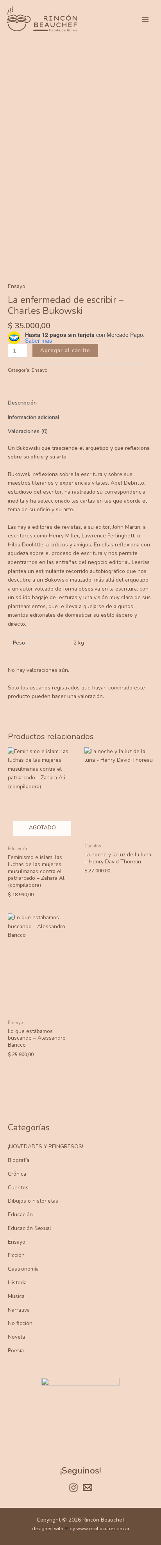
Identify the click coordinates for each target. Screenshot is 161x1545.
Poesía (16, 1350)
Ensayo (16, 1242)
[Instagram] (73, 1487)
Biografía (18, 1160)
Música (16, 1296)
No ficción (20, 1323)
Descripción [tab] (22, 402)
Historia (17, 1282)
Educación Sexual (29, 1228)
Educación (20, 1214)
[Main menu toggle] (145, 19)
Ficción (16, 1255)
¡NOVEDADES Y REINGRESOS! (45, 1146)
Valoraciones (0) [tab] (28, 431)
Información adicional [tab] (33, 417)
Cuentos (18, 1187)
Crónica (17, 1174)
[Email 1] (87, 1487)
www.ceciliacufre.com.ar (102, 1528)
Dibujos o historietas (33, 1201)
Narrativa (19, 1310)
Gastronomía (23, 1269)
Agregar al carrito (65, 350)
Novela (16, 1337)
